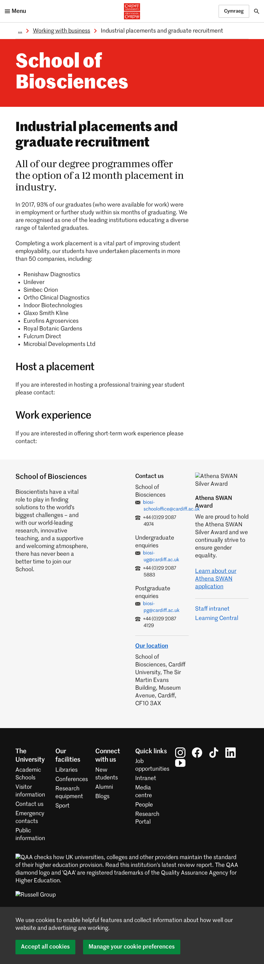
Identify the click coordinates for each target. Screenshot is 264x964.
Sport (62, 806)
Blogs (102, 796)
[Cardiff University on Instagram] (180, 753)
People (144, 805)
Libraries (66, 770)
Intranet (145, 778)
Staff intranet (212, 609)
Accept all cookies (45, 947)
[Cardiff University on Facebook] (197, 753)
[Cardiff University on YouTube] (180, 763)
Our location (151, 646)
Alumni (104, 787)
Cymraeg (234, 11)
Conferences (71, 779)
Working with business (61, 31)
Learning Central (216, 618)
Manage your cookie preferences (132, 947)
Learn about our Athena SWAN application (215, 579)
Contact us (29, 804)
